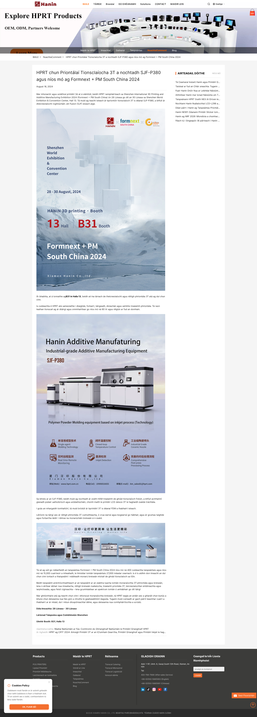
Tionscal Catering (112, 664)
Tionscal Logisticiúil (113, 671)
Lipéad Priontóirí (40, 668)
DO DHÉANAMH (127, 4)
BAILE (86, 4)
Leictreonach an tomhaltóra (45, 675)
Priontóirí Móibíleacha (42, 671)
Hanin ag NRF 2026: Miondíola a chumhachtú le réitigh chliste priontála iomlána (215, 116)
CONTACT (160, 4)
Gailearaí (120, 50)
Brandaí (110, 4)
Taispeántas (136, 50)
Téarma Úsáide (151, 713)
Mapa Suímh (165, 713)
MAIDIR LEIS (177, 4)
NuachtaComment (157, 50)
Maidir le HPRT (87, 50)
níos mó (216, 73)
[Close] (49, 682)
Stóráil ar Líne (79, 668)
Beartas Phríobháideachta (129, 713)
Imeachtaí (106, 50)
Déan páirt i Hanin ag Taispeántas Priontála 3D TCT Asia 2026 (207, 107)
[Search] (208, 4)
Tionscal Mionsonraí (113, 668)
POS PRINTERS (39, 664)
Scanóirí (36, 679)
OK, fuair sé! (29, 707)
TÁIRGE (97, 4)
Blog (174, 50)
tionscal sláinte (111, 675)
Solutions (145, 4)
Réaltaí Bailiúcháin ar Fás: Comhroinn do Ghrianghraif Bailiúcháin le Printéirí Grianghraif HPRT (101, 629)
